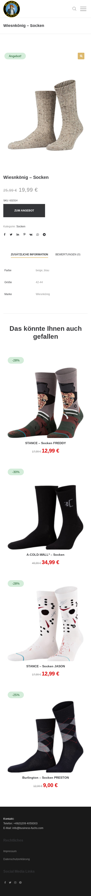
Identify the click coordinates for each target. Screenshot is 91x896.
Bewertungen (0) (67, 254)
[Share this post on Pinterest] (24, 234)
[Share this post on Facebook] (4, 234)
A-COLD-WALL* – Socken (45, 554)
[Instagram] (15, 882)
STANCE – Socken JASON (45, 666)
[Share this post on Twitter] (11, 234)
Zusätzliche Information (29, 254)
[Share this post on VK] (31, 234)
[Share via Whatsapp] (37, 234)
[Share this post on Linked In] (17, 234)
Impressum (10, 851)
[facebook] (5, 882)
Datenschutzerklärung (16, 859)
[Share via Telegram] (44, 234)
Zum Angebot (24, 210)
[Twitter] (10, 882)
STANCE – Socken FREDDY (45, 443)
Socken (20, 226)
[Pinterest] (20, 882)
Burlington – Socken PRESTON (45, 777)
